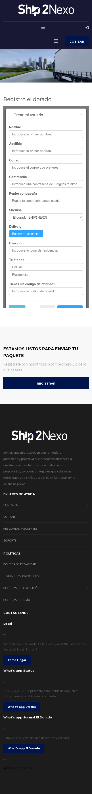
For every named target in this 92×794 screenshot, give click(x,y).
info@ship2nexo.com (17, 768)
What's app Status (22, 707)
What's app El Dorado (24, 748)
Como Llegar (17, 660)
